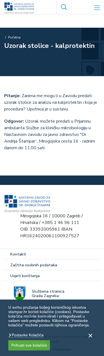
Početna (14, 37)
